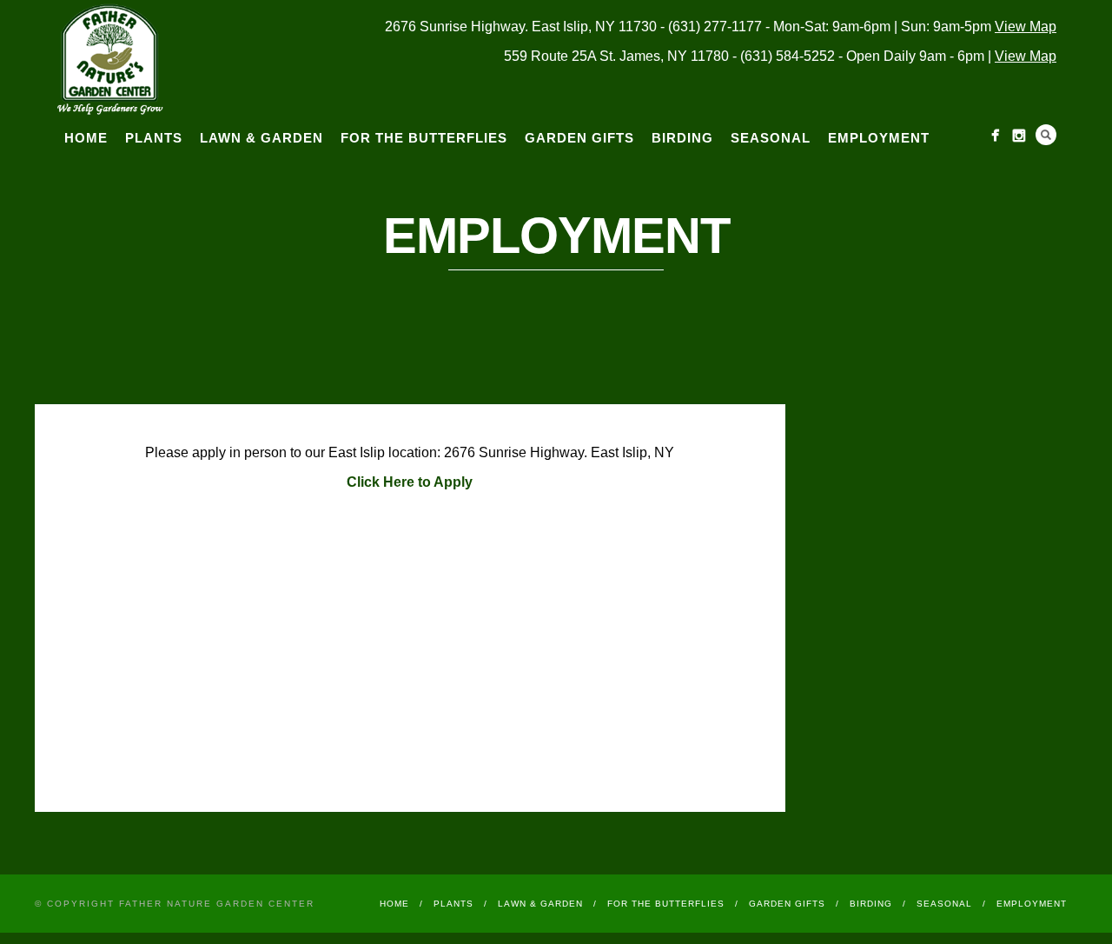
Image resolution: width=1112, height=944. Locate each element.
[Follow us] (995, 135)
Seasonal (771, 137)
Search (1046, 134)
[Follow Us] (1018, 135)
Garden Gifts (579, 137)
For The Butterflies (424, 137)
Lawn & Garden (261, 137)
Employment (879, 137)
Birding (682, 137)
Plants (153, 137)
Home (86, 137)
